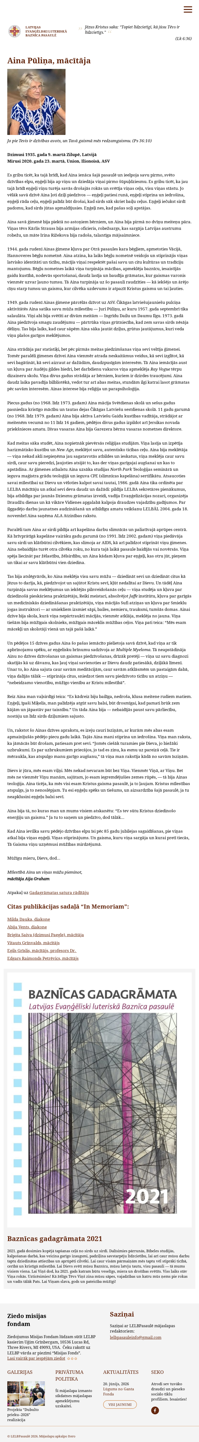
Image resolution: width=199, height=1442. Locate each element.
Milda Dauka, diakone (28, 919)
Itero (71, 1436)
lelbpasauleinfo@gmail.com (135, 1337)
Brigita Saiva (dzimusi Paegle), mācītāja (45, 934)
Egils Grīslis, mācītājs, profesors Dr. (42, 950)
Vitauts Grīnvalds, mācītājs (33, 942)
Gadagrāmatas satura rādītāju (59, 892)
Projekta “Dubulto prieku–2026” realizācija (23, 1414)
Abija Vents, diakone (27, 927)
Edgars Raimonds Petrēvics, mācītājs (43, 958)
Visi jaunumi (120, 1404)
